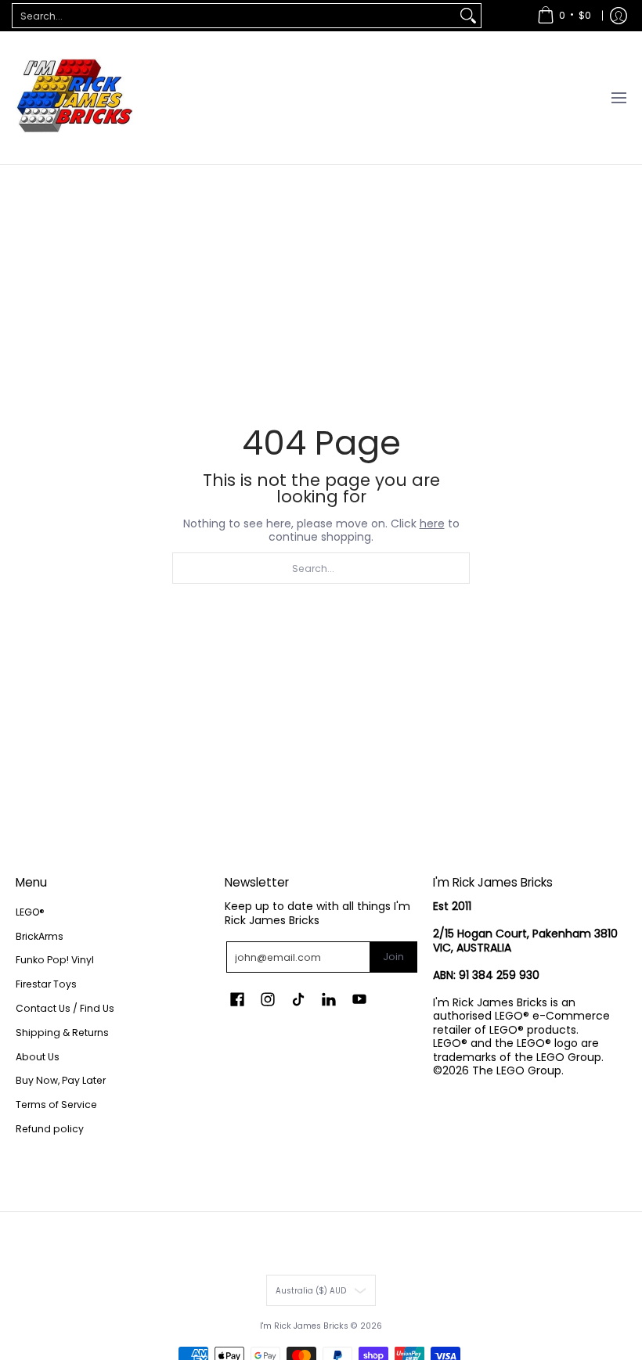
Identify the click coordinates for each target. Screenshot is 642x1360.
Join (393, 956)
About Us (38, 1056)
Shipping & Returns (62, 1032)
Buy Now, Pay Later (61, 1080)
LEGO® (30, 912)
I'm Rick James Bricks (304, 1326)
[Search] (468, 15)
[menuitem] (564, 15)
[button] (237, 999)
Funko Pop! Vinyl (55, 959)
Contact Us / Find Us (65, 1008)
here (432, 523)
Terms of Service (56, 1104)
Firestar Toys (46, 984)
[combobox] (234, 15)
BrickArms (39, 936)
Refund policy (50, 1128)
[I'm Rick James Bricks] (74, 97)
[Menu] (618, 97)
